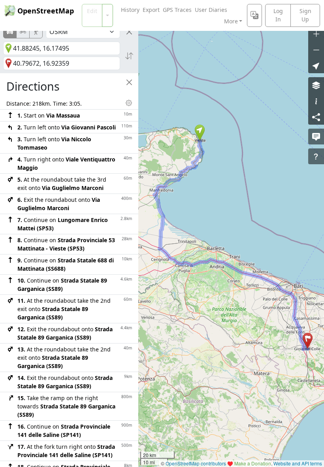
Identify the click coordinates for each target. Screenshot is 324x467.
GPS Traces (177, 9)
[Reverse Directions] (129, 56)
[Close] (129, 32)
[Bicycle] (23, 31)
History (130, 9)
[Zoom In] (316, 34)
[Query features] (316, 156)
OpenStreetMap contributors (196, 463)
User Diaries (211, 9)
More (231, 21)
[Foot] (36, 31)
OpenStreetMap (45, 10)
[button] (200, 132)
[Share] (316, 117)
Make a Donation (252, 463)
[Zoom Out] (316, 49)
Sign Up (305, 15)
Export (151, 9)
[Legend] (316, 101)
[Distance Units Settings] (129, 103)
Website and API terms (297, 463)
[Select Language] (254, 15)
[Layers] (316, 85)
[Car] (10, 31)
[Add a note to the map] (316, 136)
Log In (278, 15)
